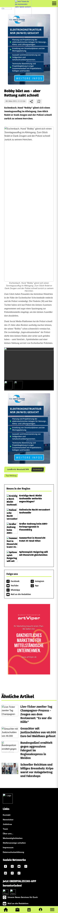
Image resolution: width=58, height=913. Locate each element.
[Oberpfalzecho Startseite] (7, 8)
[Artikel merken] (39, 101)
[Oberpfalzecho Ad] (23, 8)
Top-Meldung (10, 475)
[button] (52, 909)
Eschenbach (37, 470)
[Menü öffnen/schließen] (54, 3)
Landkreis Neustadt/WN (18, 469)
